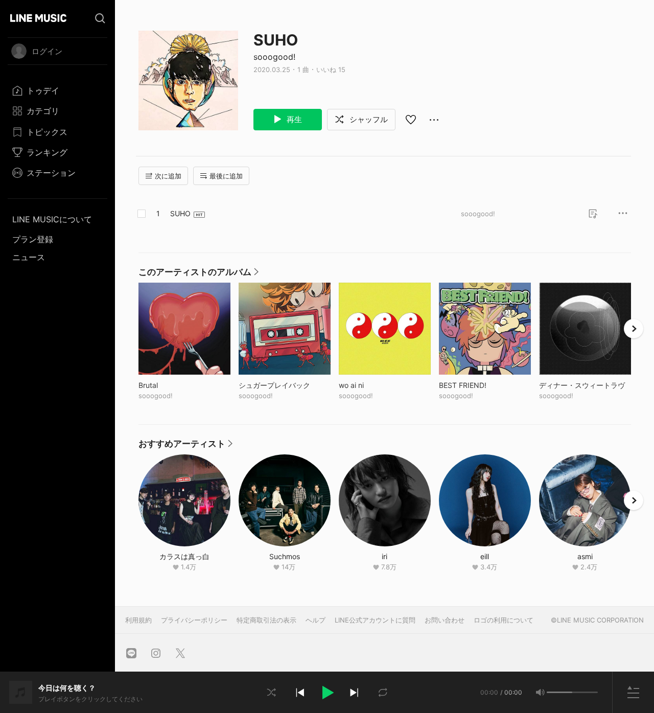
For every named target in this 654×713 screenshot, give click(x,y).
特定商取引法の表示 (266, 620)
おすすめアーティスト (185, 446)
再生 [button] (293, 119)
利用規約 (138, 620)
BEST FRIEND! (484, 385)
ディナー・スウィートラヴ (585, 385)
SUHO (180, 213)
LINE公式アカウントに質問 (375, 620)
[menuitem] (57, 90)
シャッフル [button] (367, 119)
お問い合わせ (444, 620)
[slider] (559, 692)
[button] (327, 692)
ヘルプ (315, 620)
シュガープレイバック (285, 385)
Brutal (169, 385)
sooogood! (274, 57)
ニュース (28, 257)
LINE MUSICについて (52, 219)
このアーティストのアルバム (198, 274)
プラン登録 (32, 239)
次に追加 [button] (168, 176)
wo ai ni (372, 385)
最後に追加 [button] (226, 176)
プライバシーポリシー (194, 620)
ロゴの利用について (503, 620)
